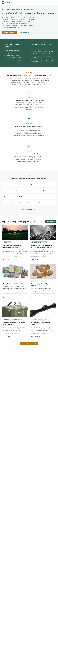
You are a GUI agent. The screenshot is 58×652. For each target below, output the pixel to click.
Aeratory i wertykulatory (39, 242)
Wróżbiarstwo (43, 281)
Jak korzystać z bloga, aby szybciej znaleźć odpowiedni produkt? (21, 202)
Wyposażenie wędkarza (17, 319)
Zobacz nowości (49, 221)
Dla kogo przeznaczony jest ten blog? (13, 197)
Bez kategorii (7, 242)
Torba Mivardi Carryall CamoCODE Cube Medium (14, 324)
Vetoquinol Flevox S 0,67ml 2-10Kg (13, 284)
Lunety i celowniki (37, 319)
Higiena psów (7, 281)
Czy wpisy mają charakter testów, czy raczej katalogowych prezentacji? (23, 191)
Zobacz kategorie (24, 32)
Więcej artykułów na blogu (28, 209)
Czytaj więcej (6, 259)
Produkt (15, 281)
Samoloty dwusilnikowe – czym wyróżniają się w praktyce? (12, 246)
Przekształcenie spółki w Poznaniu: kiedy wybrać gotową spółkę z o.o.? (41, 246)
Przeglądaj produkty (8, 32)
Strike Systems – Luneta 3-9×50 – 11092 (41, 324)
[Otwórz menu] (54, 2)
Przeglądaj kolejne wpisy (28, 343)
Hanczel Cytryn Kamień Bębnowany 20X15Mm (42, 285)
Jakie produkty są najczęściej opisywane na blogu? (17, 185)
